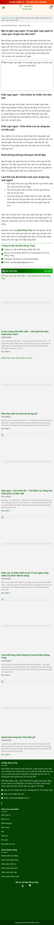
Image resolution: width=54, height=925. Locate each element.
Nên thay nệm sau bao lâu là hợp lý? (19, 413)
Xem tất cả (48, 271)
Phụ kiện (4, 840)
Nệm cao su (6, 815)
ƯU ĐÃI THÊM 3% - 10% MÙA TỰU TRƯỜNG (27, 2)
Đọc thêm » (6, 351)
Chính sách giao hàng (9, 860)
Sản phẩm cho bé (8, 844)
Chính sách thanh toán (10, 876)
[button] (3, 8)
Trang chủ (4, 18)
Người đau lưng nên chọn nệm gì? (18, 737)
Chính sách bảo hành (9, 868)
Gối (2, 832)
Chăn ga (4, 836)
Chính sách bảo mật (9, 872)
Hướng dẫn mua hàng (9, 856)
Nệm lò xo (5, 819)
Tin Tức (12, 18)
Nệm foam (5, 827)
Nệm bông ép (6, 823)
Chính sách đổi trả (8, 864)
